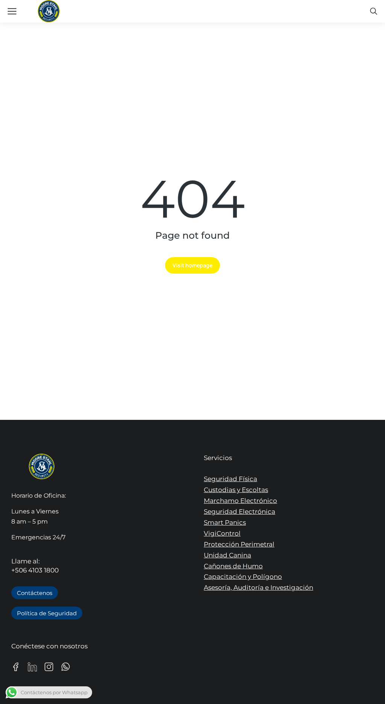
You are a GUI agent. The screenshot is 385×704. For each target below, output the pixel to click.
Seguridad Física (230, 479)
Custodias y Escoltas (236, 490)
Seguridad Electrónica (239, 511)
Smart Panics (225, 522)
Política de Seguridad (47, 613)
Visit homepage (192, 265)
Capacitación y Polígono (243, 576)
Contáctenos (34, 593)
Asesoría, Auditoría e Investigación (258, 587)
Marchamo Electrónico (240, 500)
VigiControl (222, 533)
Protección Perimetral (239, 544)
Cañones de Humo (233, 566)
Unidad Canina (227, 555)
